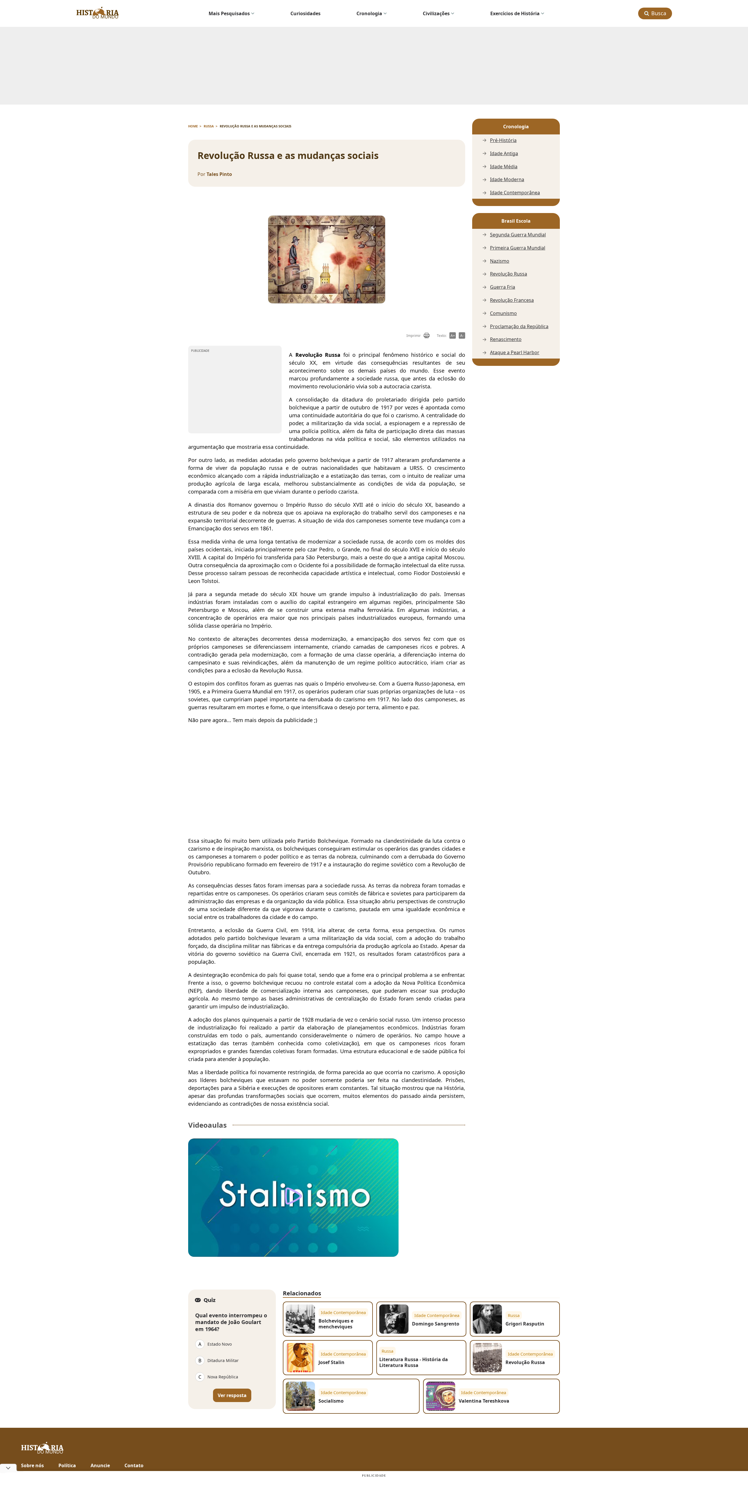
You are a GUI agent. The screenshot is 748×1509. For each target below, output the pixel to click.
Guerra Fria (502, 287)
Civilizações (436, 13)
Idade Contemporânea (515, 193)
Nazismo (499, 261)
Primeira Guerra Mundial (517, 248)
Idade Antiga (504, 153)
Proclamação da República (519, 326)
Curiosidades (305, 13)
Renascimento (506, 339)
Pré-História (503, 140)
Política (67, 1465)
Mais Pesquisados (229, 13)
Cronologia (369, 13)
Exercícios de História (515, 13)
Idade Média (503, 167)
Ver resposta (232, 1395)
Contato (133, 1465)
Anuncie (100, 1465)
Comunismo (503, 313)
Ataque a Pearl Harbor (514, 352)
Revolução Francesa (512, 300)
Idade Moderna (507, 179)
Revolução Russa (508, 274)
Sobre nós (32, 1465)
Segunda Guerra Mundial (518, 235)
